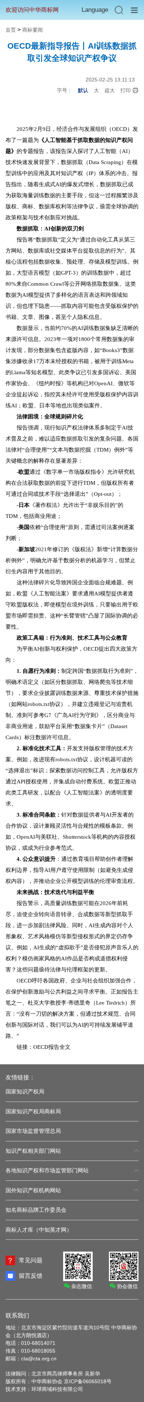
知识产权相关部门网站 (33, 1151)
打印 (125, 90)
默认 (83, 90)
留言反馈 (30, 1276)
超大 (109, 90)
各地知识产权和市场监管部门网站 (47, 1170)
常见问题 (30, 1260)
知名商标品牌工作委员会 (36, 1210)
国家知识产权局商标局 (33, 1111)
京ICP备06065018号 (88, 1381)
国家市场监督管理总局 (33, 1131)
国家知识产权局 (25, 1091)
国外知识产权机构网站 (33, 1190)
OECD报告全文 (52, 1047)
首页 (11, 30)
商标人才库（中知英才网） (39, 1230)
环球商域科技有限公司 (57, 1389)
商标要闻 (32, 30)
